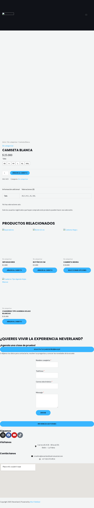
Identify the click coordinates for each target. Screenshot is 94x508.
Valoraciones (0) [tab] (28, 189)
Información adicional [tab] (11, 189)
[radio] (4, 163)
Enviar (43, 413)
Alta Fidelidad (35, 502)
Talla (4, 159)
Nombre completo (43, 360)
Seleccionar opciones (77, 270)
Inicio (4, 142)
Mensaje (40, 392)
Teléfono (40, 371)
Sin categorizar (12, 142)
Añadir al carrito (19, 173)
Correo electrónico (44, 382)
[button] (86, 15)
